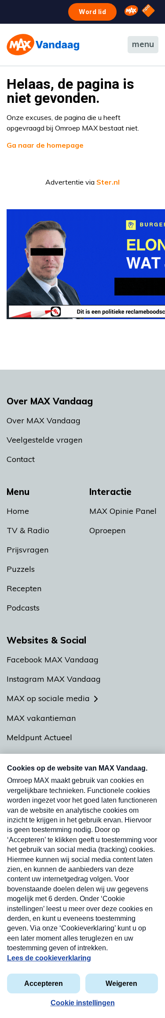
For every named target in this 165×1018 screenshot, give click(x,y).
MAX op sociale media (48, 698)
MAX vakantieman (41, 718)
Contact (21, 459)
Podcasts (23, 608)
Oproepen (107, 530)
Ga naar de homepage (45, 145)
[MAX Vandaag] (43, 45)
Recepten (24, 588)
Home (18, 511)
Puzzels (21, 569)
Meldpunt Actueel (39, 737)
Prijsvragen (27, 550)
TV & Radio (28, 530)
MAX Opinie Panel (123, 511)
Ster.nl (108, 182)
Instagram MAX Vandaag (54, 679)
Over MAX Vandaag (44, 420)
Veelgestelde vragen (44, 440)
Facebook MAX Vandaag (53, 659)
